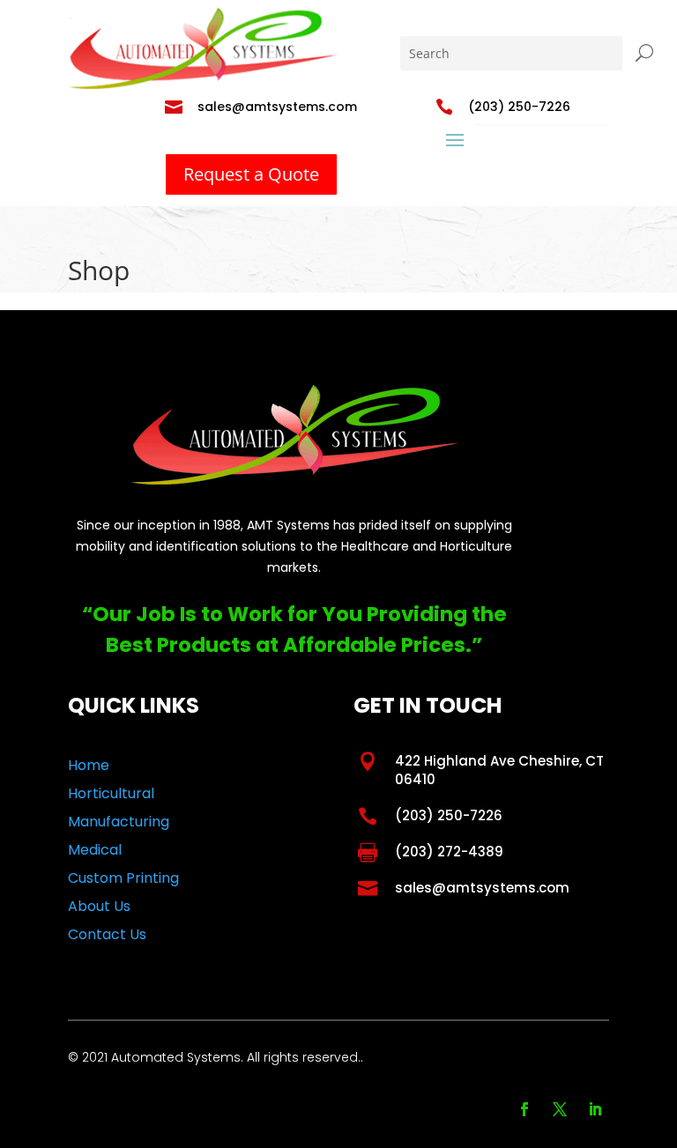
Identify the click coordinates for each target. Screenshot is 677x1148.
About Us (99, 906)
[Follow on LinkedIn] (595, 1109)
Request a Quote (251, 174)
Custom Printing (123, 878)
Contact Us (107, 934)
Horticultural (111, 793)
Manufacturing (118, 821)
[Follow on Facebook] (524, 1109)
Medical (95, 850)
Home (88, 765)
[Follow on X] (560, 1109)
